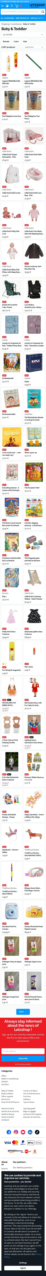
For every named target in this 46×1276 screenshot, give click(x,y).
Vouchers (5, 1084)
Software (26, 1099)
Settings (23, 1263)
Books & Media (7, 1093)
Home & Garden (7, 1117)
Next (21, 1012)
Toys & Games (28, 1102)
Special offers (37, 18)
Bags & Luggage (29, 1111)
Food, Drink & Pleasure (10, 1102)
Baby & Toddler (7, 1091)
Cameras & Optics (30, 1091)
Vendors (4, 1081)
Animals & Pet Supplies (32, 1114)
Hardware (5, 1120)
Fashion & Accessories (10, 1111)
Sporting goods (29, 1108)
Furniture (27, 1096)
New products (22, 18)
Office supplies (7, 1096)
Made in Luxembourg (9, 1079)
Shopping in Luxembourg (11, 24)
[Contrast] (7, 6)
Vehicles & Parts (7, 1108)
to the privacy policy (23, 1064)
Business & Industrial (31, 1117)
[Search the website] (43, 11)
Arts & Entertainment (31, 1093)
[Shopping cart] (16, 6)
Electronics (5, 1099)
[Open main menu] (2, 6)
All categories (7, 18)
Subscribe (23, 1058)
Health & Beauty (7, 1114)
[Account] (11, 6)
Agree (23, 1268)
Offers (3, 1076)
